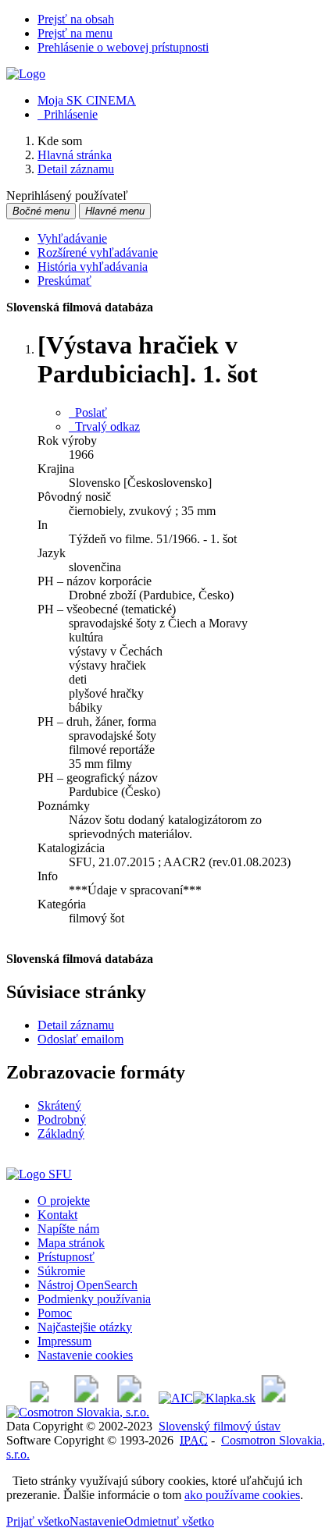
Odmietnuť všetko (169, 1521)
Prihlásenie (68, 114)
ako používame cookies (242, 1494)
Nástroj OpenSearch (88, 1285)
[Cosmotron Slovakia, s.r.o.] (77, 1412)
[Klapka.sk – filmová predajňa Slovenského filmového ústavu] (224, 1398)
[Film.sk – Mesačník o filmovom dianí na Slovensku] (39, 1398)
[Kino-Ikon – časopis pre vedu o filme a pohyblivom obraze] (86, 1398)
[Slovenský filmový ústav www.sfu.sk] (39, 1174)
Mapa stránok (71, 1242)
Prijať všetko (38, 1521)
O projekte (64, 1200)
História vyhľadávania (93, 266)
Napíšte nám (68, 1228)
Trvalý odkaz (104, 426)
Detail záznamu (76, 1025)
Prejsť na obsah (76, 19)
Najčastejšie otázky (85, 1327)
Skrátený (59, 1105)
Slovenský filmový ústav (220, 1426)
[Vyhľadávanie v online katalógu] (25, 73)
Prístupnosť (66, 1256)
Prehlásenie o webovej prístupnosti (123, 47)
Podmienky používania (94, 1299)
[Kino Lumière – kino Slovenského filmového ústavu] (129, 1398)
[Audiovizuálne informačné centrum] (176, 1398)
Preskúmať (64, 280)
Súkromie (61, 1270)
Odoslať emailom (80, 1039)
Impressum (64, 1341)
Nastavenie (97, 1521)
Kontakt (57, 1214)
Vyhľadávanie (72, 238)
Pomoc (55, 1313)
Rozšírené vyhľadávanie (98, 252)
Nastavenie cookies (85, 1355)
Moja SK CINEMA (87, 100)
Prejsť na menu (75, 33)
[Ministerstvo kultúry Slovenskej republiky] (273, 1398)
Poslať (88, 412)
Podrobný (62, 1119)
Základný (61, 1133)
